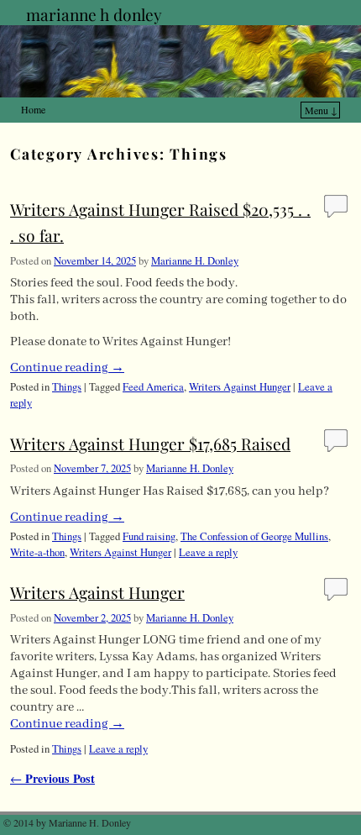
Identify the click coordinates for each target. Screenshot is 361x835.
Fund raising (149, 536)
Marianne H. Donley (194, 261)
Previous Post (52, 778)
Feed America (153, 387)
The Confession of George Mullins (254, 536)
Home (33, 109)
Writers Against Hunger (239, 387)
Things (66, 387)
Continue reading (67, 367)
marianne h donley (94, 14)
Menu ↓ (321, 110)
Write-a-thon (37, 552)
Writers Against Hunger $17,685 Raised (150, 443)
